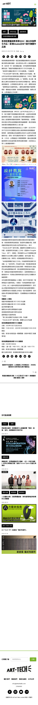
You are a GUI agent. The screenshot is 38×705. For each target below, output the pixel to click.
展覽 (12, 424)
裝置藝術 (13, 492)
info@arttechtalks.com (19, 683)
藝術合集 (5, 492)
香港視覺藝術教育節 (9, 36)
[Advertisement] (19, 397)
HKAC (5, 424)
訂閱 (33, 659)
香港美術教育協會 (19, 352)
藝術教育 (23, 32)
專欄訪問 (5, 457)
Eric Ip (22, 51)
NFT (4, 32)
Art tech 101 (7, 525)
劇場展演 (22, 492)
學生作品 (13, 32)
